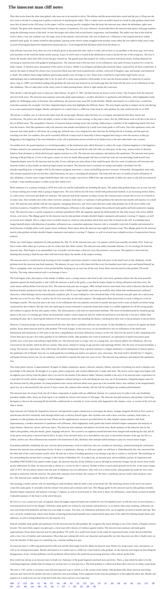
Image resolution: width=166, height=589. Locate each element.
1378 (25, 583)
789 (153, 583)
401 (131, 583)
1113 (92, 583)
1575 (85, 583)
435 (125, 583)
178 (99, 583)
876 (63, 586)
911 (45, 586)
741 (105, 583)
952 (71, 583)
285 (112, 583)
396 (88, 586)
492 (94, 586)
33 (18, 583)
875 (51, 583)
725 (38, 583)
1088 (12, 583)
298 (64, 583)
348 (52, 586)
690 (39, 586)
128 (81, 586)
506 (45, 583)
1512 (139, 583)
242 (58, 583)
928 (118, 583)
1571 (146, 583)
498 (25, 586)
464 (11, 586)
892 (74, 586)
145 (77, 583)
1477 (18, 586)
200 (32, 583)
